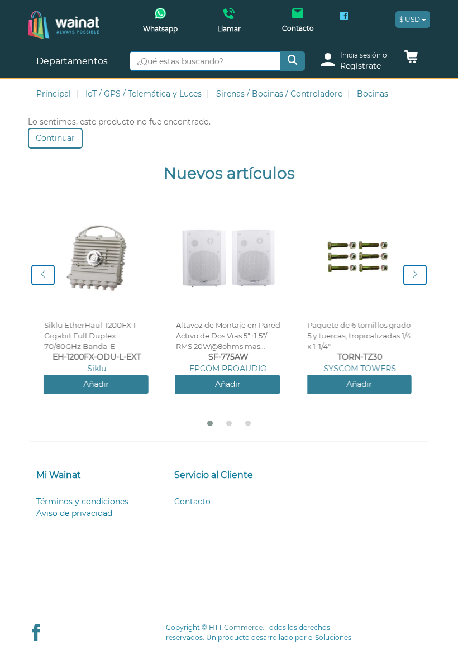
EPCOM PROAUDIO (228, 369)
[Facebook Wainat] (344, 16)
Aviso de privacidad (74, 513)
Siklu (96, 369)
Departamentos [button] (73, 61)
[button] (411, 60)
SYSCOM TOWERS (359, 369)
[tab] (91, 475)
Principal (53, 94)
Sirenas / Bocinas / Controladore (279, 94)
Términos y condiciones (82, 501)
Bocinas (372, 94)
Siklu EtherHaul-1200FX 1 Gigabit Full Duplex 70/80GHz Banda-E (90, 336)
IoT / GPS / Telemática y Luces (143, 94)
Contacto (192, 501)
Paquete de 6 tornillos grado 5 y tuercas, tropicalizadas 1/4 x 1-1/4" (360, 336)
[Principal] (63, 17)
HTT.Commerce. (236, 627)
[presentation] (43, 275)
